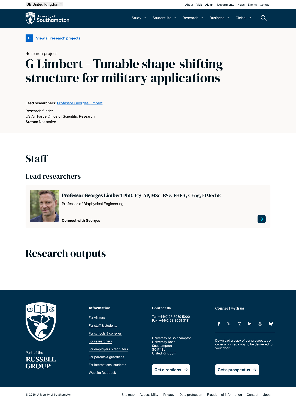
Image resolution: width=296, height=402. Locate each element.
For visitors (97, 318)
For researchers (100, 341)
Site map (128, 395)
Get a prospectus (234, 369)
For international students (107, 365)
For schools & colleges (105, 333)
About (189, 4)
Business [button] (217, 18)
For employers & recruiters (108, 349)
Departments (225, 4)
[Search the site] (262, 18)
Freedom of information (224, 395)
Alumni (209, 4)
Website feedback (102, 373)
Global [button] (241, 18)
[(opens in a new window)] (218, 324)
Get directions (167, 369)
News (241, 4)
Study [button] (136, 18)
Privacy (169, 395)
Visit (199, 4)
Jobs (266, 395)
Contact (265, 4)
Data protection (190, 395)
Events (252, 4)
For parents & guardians (106, 357)
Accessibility (149, 395)
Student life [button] (162, 18)
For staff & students (103, 325)
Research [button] (190, 18)
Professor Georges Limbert (79, 103)
